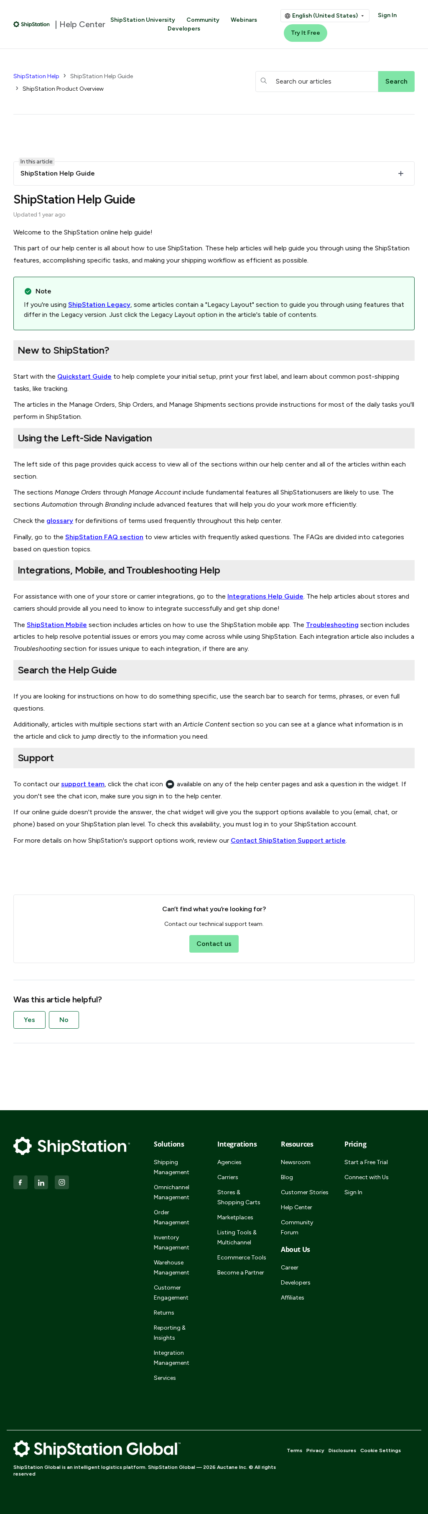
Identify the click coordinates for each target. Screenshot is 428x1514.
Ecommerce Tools (241, 1257)
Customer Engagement (171, 1292)
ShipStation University (142, 19)
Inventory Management (171, 1242)
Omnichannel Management (171, 1192)
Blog (287, 1177)
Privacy (315, 1450)
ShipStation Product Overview (63, 88)
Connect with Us (366, 1177)
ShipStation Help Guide (101, 76)
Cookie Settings (380, 1450)
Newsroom (296, 1162)
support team (82, 784)
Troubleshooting (332, 625)
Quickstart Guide (84, 376)
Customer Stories (305, 1192)
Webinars (244, 19)
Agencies (229, 1162)
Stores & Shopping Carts (238, 1197)
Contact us (214, 944)
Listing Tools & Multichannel (237, 1237)
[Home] (31, 24)
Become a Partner (240, 1272)
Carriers (227, 1177)
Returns (164, 1312)
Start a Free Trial (366, 1162)
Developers (184, 28)
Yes (29, 1020)
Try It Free (305, 32)
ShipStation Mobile (57, 625)
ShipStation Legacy (99, 304)
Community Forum (297, 1227)
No (64, 1020)
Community (202, 19)
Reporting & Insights (170, 1332)
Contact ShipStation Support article (288, 840)
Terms (294, 1450)
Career (289, 1267)
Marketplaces (235, 1217)
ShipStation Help (36, 76)
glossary (59, 521)
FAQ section (104, 537)
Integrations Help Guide (265, 596)
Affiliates (292, 1297)
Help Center (296, 1207)
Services (165, 1377)
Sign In (387, 15)
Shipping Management (171, 1167)
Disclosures (342, 1450)
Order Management (171, 1217)
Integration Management (171, 1357)
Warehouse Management (171, 1267)
